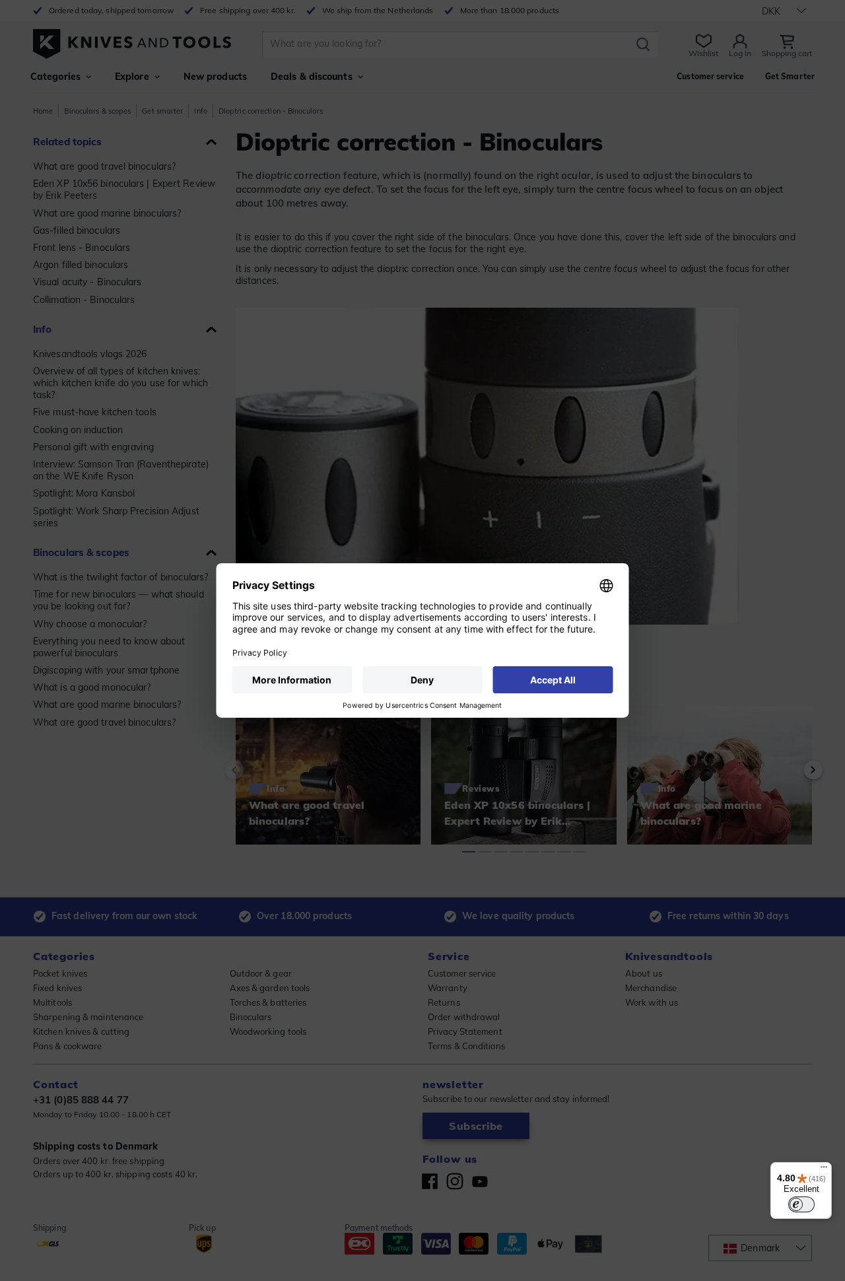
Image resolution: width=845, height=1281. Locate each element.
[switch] (801, 1204)
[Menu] (824, 1170)
